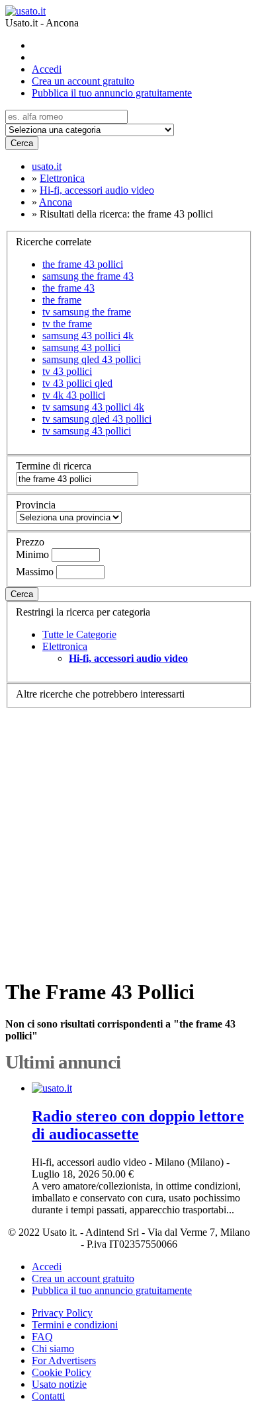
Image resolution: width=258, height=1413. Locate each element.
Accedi (47, 69)
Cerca (22, 143)
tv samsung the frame (86, 311)
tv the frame (67, 323)
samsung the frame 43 (88, 276)
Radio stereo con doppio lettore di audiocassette (138, 1125)
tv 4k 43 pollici (73, 395)
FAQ (42, 1336)
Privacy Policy (62, 1312)
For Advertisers (64, 1360)
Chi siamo (53, 1348)
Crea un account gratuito (83, 81)
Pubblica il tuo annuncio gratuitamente (112, 93)
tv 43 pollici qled (77, 383)
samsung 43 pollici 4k (88, 335)
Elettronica (64, 646)
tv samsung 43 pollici (86, 430)
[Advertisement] (129, 837)
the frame (61, 299)
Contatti (48, 1396)
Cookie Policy (61, 1372)
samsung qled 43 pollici (91, 359)
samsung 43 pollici (81, 347)
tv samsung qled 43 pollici (96, 418)
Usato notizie (59, 1384)
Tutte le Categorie (79, 634)
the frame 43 (68, 288)
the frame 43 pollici (82, 264)
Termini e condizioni (75, 1324)
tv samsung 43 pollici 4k (93, 407)
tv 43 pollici (67, 371)
